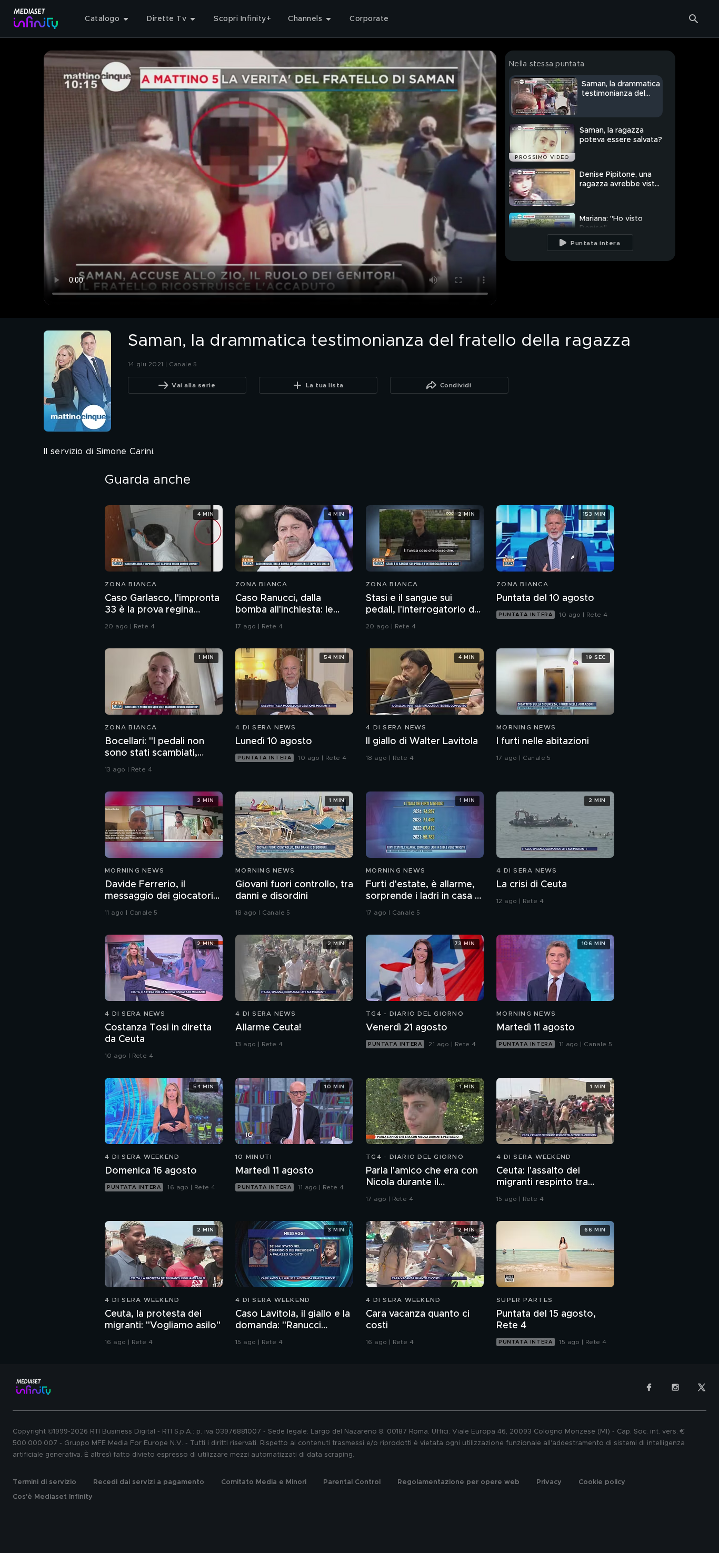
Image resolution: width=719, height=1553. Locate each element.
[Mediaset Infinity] (36, 18)
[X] (701, 1387)
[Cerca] (693, 19)
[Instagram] (675, 1387)
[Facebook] (649, 1387)
